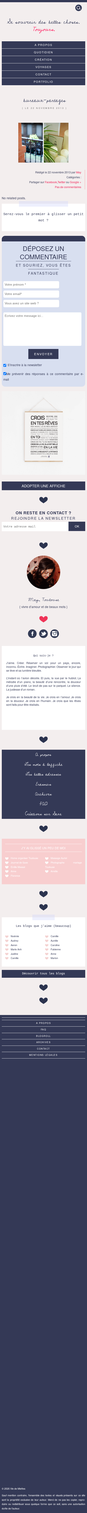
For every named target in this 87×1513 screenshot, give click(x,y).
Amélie (54, 871)
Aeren (14, 945)
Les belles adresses (43, 774)
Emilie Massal (18, 867)
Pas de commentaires (68, 187)
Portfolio (44, 81)
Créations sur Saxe (43, 814)
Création (43, 59)
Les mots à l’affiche (43, 764)
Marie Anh (16, 949)
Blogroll (43, 1036)
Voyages (43, 67)
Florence (15, 875)
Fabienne (56, 949)
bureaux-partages (44, 100)
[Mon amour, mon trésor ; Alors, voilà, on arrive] (43, 1271)
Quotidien (43, 52)
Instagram (54, 633)
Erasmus (43, 784)
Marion (54, 958)
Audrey (14, 940)
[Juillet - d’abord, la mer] (43, 1457)
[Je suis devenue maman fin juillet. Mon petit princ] (43, 1178)
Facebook (51, 182)
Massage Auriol (59, 858)
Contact (43, 74)
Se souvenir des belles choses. (43, 25)
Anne (13, 871)
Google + (75, 182)
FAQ (43, 804)
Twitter (61, 182)
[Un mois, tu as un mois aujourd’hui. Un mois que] (43, 1225)
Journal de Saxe (19, 862)
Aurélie (54, 940)
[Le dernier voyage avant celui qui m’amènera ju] (43, 1411)
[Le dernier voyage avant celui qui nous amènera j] (43, 1085)
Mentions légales (43, 1054)
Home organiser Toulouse (24, 858)
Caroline (55, 945)
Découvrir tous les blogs (43, 973)
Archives (43, 794)
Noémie (15, 936)
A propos (43, 45)
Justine (14, 953)
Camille (15, 958)
